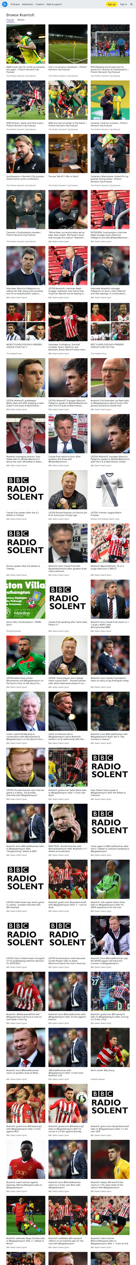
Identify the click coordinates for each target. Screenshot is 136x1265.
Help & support (54, 4)
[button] (131, 4)
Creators (39, 4)
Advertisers (27, 4)
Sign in (123, 4)
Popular (10, 19)
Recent (21, 19)
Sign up (111, 4)
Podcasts (15, 4)
